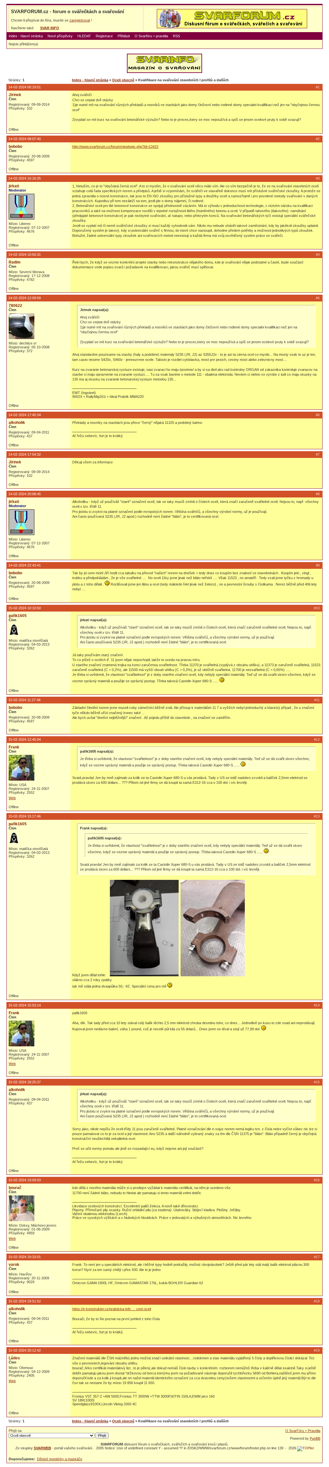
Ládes (14, 1358)
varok (14, 1264)
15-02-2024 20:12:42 (24, 1350)
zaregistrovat (79, 20)
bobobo (15, 146)
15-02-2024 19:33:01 (24, 1257)
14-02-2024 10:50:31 (24, 254)
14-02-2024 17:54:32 (24, 454)
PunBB (315, 1438)
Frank (14, 747)
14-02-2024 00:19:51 (24, 87)
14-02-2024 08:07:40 (24, 139)
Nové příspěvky (60, 36)
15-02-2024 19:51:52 (24, 1301)
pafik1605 (18, 615)
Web (12, 798)
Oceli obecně (123, 80)
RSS (176, 36)
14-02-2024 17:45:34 (24, 415)
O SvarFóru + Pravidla (302, 1431)
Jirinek (15, 95)
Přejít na (15, 1431)
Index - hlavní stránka (26, 36)
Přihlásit (124, 36)
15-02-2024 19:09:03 (24, 1180)
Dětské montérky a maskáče (59, 1459)
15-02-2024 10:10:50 (24, 608)
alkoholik (17, 422)
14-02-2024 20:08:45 (24, 494)
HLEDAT (84, 36)
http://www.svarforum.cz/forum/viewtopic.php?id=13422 (115, 146)
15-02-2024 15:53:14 (24, 1005)
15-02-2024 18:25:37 (24, 1082)
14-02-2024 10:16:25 (24, 178)
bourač (15, 1187)
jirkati (14, 186)
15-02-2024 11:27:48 (24, 700)
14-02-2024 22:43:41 (24, 565)
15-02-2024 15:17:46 (24, 816)
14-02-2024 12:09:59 (24, 298)
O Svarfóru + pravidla (151, 36)
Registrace (104, 36)
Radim (15, 262)
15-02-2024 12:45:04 (24, 739)
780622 (15, 305)
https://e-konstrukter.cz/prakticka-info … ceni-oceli (111, 1309)
